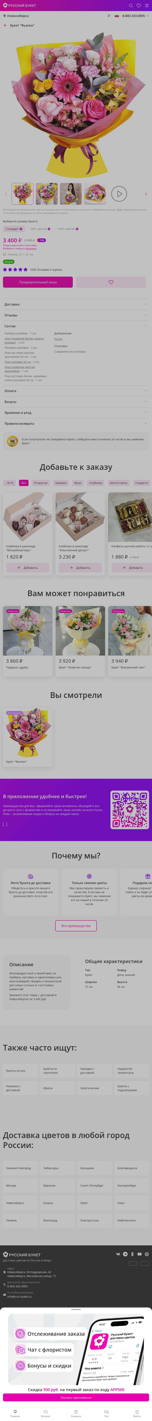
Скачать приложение (76, 1397)
